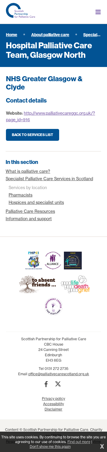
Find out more (78, 442)
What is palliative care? (28, 171)
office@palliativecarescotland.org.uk (58, 374)
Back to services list (32, 134)
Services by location (28, 187)
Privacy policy (53, 398)
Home (11, 34)
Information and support (29, 218)
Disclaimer (53, 409)
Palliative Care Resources (30, 211)
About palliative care (50, 34)
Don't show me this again (50, 446)
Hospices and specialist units (36, 202)
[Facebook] (46, 384)
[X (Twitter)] (58, 384)
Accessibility (53, 404)
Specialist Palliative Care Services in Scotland (49, 178)
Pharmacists (20, 195)
